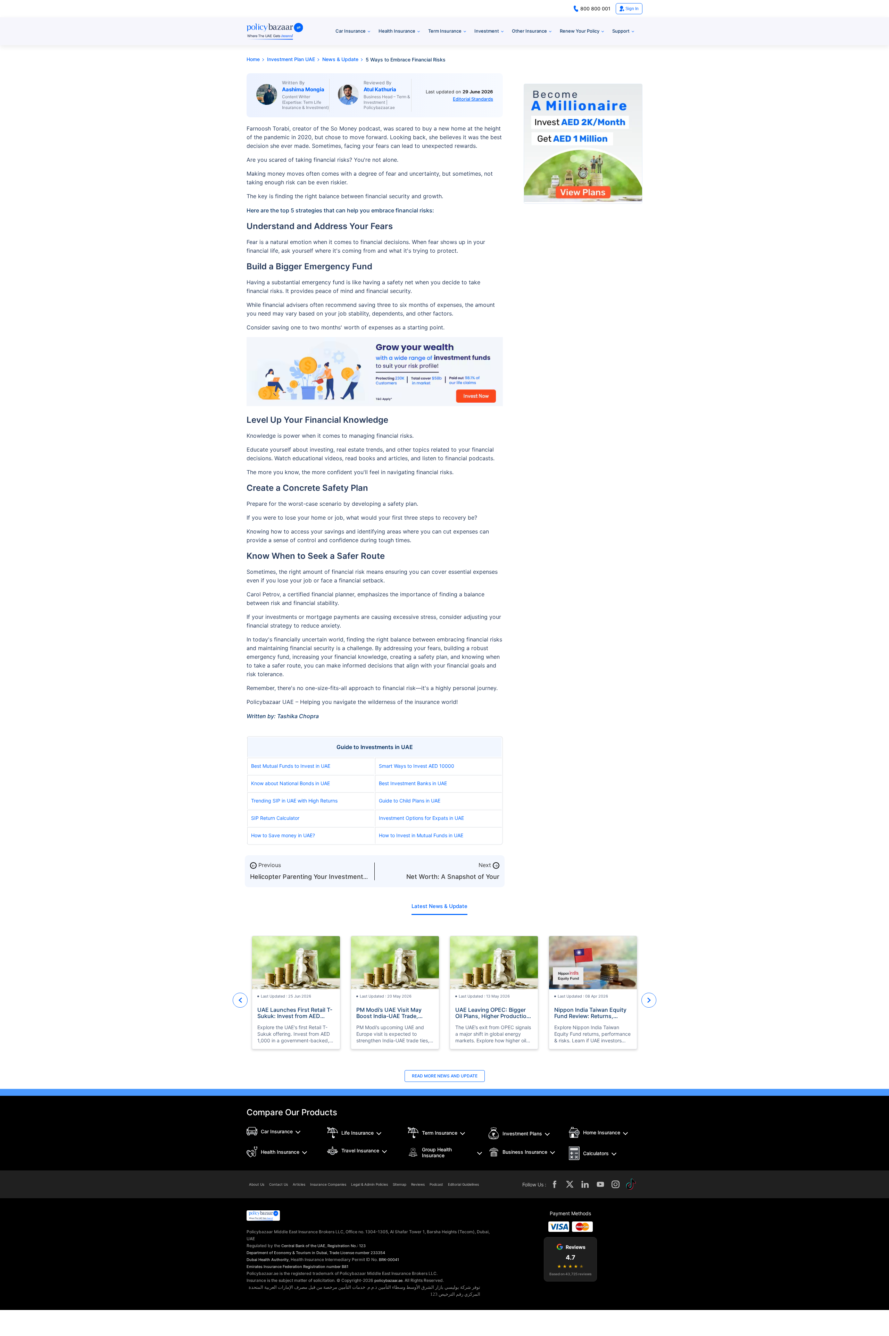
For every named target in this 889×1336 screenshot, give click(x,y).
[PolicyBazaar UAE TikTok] (631, 1184)
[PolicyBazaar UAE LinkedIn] (585, 1184)
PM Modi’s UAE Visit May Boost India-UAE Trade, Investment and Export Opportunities (389, 1013)
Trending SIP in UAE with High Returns (294, 801)
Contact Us (278, 1184)
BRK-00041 (389, 1259)
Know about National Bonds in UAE (290, 783)
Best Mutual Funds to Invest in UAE (290, 766)
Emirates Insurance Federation (274, 1266)
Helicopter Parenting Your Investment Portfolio (306, 880)
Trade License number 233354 (357, 1252)
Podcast (436, 1184)
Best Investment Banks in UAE (413, 783)
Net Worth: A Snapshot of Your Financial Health (452, 880)
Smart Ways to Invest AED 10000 (416, 766)
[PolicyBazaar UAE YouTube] (600, 1184)
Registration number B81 (325, 1266)
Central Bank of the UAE (303, 1245)
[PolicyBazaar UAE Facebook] (555, 1184)
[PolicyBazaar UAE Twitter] (570, 1184)
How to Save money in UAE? (283, 835)
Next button (648, 1000)
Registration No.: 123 (346, 1245)
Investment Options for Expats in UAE (421, 818)
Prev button (240, 1000)
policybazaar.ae (388, 1280)
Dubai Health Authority (268, 1259)
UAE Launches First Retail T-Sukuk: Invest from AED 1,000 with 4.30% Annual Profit (294, 1013)
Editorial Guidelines (463, 1184)
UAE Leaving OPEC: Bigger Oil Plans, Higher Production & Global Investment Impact (492, 1013)
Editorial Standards (473, 99)
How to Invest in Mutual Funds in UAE (421, 835)
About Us (256, 1184)
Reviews (418, 1184)
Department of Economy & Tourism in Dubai (287, 1252)
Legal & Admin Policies (369, 1184)
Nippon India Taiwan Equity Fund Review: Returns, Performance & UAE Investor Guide (592, 1013)
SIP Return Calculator (275, 818)
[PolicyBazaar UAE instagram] (616, 1184)
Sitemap (399, 1184)
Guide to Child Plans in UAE (409, 801)
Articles (299, 1184)
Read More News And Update (444, 1075)
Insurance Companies (328, 1184)
